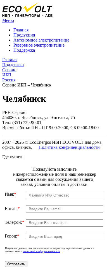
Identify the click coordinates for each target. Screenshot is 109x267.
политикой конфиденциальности (41, 251)
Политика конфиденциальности (69, 147)
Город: (12, 236)
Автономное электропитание (41, 40)
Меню (8, 20)
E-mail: (12, 208)
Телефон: (14, 222)
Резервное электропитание (39, 45)
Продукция (24, 35)
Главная (21, 30)
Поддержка (24, 50)
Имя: (10, 194)
